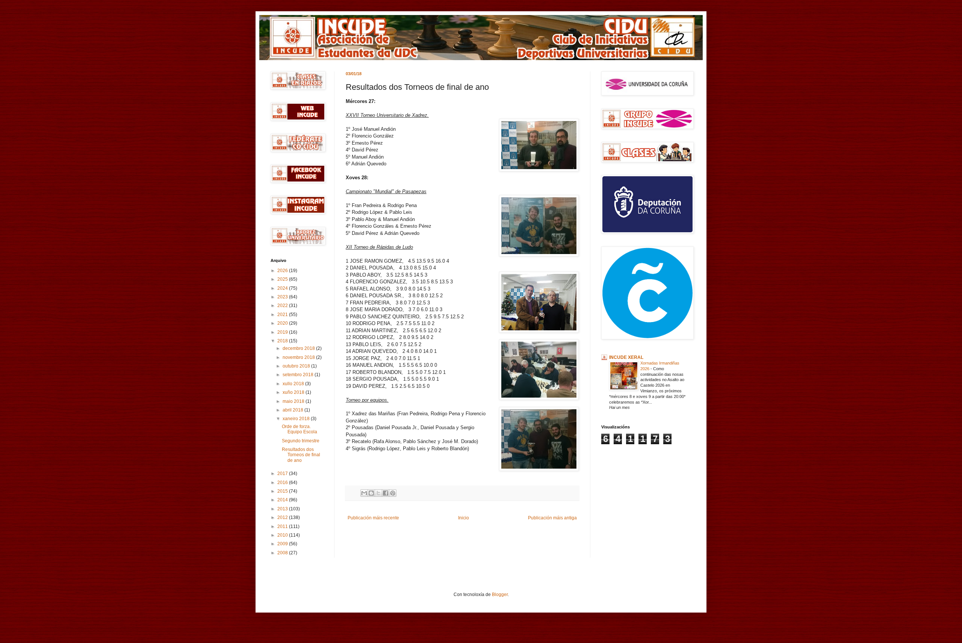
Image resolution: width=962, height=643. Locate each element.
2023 (283, 297)
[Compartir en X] (378, 493)
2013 (283, 508)
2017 (283, 473)
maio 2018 (294, 401)
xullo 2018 (294, 383)
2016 (283, 482)
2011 (283, 526)
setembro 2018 (299, 374)
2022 (283, 305)
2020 (283, 323)
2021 (283, 314)
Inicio (463, 517)
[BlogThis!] (371, 493)
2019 (283, 332)
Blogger (500, 594)
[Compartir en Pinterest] (392, 493)
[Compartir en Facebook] (385, 493)
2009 (283, 543)
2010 (283, 535)
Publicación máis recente (373, 517)
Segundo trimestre (300, 440)
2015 (283, 491)
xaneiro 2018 (297, 418)
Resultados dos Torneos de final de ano (301, 455)
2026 (283, 270)
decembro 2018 (299, 348)
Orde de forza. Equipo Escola (299, 429)
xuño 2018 (294, 392)
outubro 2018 (297, 366)
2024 (283, 288)
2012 (283, 517)
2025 (283, 279)
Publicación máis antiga (552, 517)
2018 (283, 340)
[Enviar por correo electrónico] (364, 493)
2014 (283, 499)
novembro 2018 (299, 357)
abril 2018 (293, 410)
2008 (283, 552)
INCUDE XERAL (626, 357)
